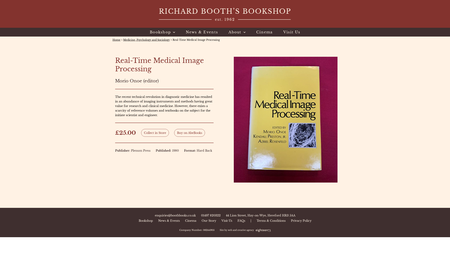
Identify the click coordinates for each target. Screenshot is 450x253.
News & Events (169, 220)
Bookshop (146, 220)
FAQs (241, 220)
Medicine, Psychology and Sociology (146, 39)
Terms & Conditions (271, 220)
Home (116, 39)
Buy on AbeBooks (189, 133)
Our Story (209, 220)
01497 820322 (211, 215)
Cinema (190, 220)
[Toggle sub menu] (173, 32)
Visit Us (226, 220)
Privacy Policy (301, 220)
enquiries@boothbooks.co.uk (175, 215)
